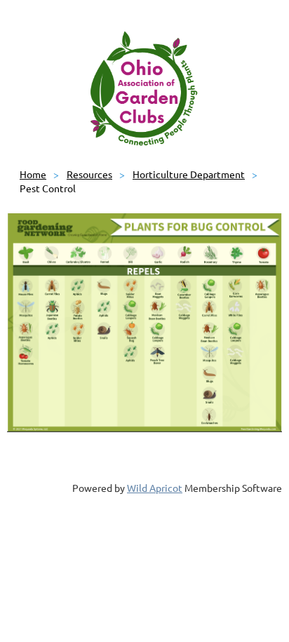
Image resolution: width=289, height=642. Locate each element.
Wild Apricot (154, 487)
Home (33, 174)
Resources (89, 174)
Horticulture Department (189, 174)
